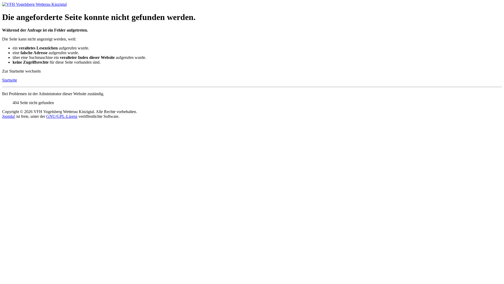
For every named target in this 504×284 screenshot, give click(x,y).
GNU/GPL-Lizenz (61, 116)
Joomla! (8, 116)
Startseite (9, 80)
